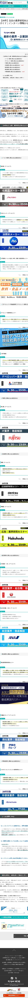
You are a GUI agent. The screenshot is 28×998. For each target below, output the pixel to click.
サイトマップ (18, 959)
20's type (21, 970)
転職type (4, 968)
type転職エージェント (20, 968)
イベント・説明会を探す (8, 6)
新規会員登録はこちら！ (14, 995)
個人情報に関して (10, 959)
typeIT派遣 (10, 972)
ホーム (6, 955)
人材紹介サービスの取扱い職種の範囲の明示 (14, 964)
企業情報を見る (6, 957)
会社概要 (4, 962)
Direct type (16, 972)
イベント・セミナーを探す (16, 955)
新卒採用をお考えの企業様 (19, 962)
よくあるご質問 (20, 957)
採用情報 (9, 962)
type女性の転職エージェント (10, 970)
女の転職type (10, 968)
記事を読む (13, 957)
